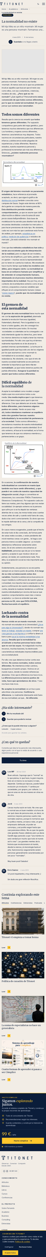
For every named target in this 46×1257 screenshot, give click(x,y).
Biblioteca (5, 1186)
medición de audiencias (19, 236)
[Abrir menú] (43, 3)
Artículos (24, 9)
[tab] (5, 903)
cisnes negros (8, 293)
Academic (5, 1212)
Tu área (23, 760)
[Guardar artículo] (11, 42)
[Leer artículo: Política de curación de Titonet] (23, 965)
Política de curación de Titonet (18, 981)
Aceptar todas (10, 1253)
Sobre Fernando (8, 1208)
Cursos (4, 1194)
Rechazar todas (25, 1247)
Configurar (9, 1247)
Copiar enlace (16, 729)
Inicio (4, 9)
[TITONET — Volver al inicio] (12, 4)
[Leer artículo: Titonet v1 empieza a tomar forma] (23, 921)
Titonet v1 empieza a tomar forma (20, 937)
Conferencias (7, 1198)
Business (5, 1216)
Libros (4, 1190)
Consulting (6, 1220)
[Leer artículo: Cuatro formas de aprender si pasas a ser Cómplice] (23, 1053)
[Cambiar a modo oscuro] (38, 4)
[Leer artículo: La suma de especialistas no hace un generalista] (23, 1009)
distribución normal (10, 200)
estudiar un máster (23, 630)
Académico (13, 9)
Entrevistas (6, 1224)
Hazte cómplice (21, 1141)
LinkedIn (5, 729)
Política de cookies (22, 1242)
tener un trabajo (8, 630)
